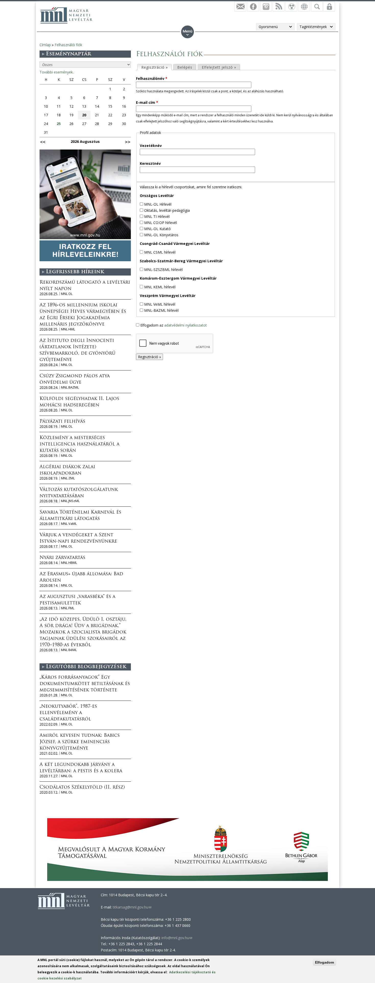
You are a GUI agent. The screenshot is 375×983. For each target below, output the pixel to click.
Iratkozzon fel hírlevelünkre (240, 6)
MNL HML (68, 329)
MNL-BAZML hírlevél (161, 310)
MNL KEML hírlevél (160, 286)
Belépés (184, 67)
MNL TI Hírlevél (157, 216)
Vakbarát (291, 6)
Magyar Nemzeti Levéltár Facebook (253, 6)
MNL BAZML (70, 387)
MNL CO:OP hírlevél (160, 222)
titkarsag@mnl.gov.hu (131, 907)
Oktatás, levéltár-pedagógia (167, 210)
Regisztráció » (156, 67)
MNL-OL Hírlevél (157, 204)
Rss (278, 6)
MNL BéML (69, 650)
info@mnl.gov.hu (176, 937)
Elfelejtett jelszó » (219, 67)
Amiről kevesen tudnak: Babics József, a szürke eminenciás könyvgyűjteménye (80, 742)
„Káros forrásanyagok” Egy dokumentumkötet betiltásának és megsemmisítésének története (85, 684)
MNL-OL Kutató (157, 228)
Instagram (266, 6)
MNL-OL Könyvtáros (161, 234)
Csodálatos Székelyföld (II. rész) (82, 787)
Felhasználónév (151, 78)
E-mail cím (147, 102)
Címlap (45, 44)
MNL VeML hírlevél (159, 304)
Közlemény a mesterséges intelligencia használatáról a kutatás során (79, 444)
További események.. (57, 72)
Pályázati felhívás (62, 421)
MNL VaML (69, 523)
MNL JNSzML (70, 501)
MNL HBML (69, 562)
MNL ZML (68, 478)
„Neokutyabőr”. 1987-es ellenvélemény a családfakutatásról (68, 713)
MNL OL (66, 293)
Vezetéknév (151, 145)
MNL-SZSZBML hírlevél (163, 269)
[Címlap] (66, 15)
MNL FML (67, 608)
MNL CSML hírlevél (160, 252)
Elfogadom (324, 962)
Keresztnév (150, 163)
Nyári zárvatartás (62, 558)
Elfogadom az (173, 325)
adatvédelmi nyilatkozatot (185, 325)
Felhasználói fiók (68, 44)
